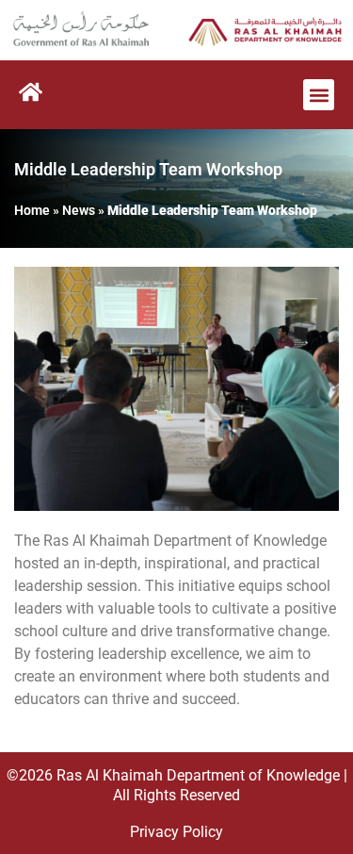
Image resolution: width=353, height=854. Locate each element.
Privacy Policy (176, 832)
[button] (318, 94)
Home (32, 210)
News (78, 210)
